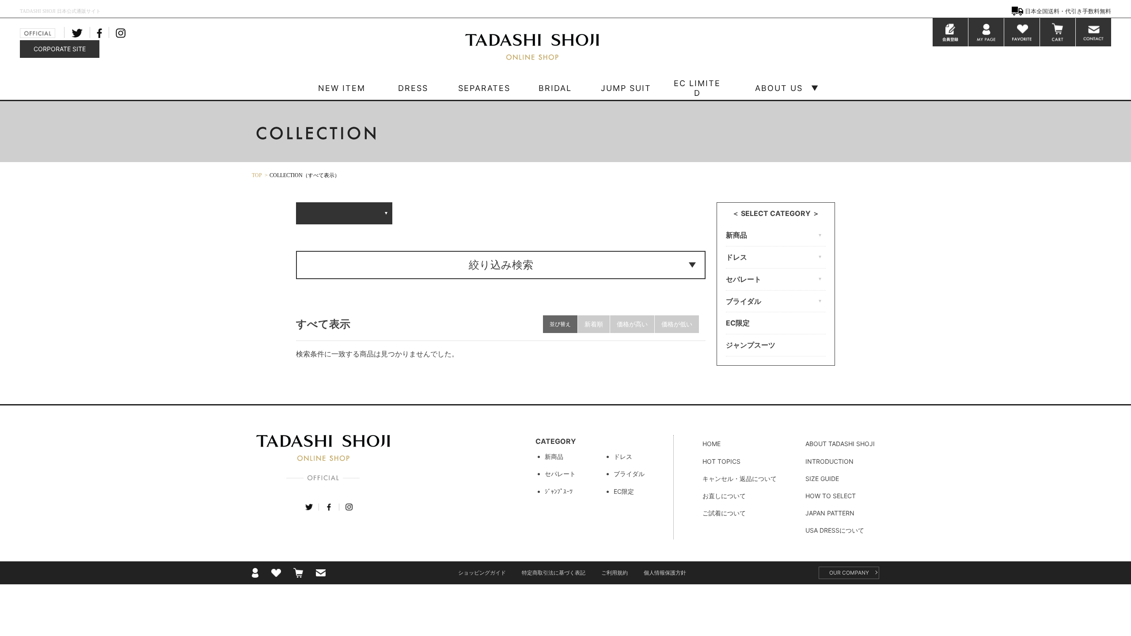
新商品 (554, 456)
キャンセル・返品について (739, 478)
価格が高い (632, 324)
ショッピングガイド (482, 572)
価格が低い (676, 324)
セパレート (560, 473)
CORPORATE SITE (60, 49)
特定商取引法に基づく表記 (553, 572)
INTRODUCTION (829, 461)
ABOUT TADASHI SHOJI (840, 443)
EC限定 (738, 322)
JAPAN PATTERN (829, 513)
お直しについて (724, 496)
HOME (711, 443)
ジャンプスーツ (750, 345)
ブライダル (629, 473)
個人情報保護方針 (665, 572)
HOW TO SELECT (830, 496)
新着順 (593, 324)
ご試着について (724, 513)
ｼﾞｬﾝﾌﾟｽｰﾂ (559, 491)
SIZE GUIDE (822, 478)
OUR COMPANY (849, 572)
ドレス (623, 456)
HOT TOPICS (721, 461)
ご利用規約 (614, 572)
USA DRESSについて (834, 530)
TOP (257, 175)
